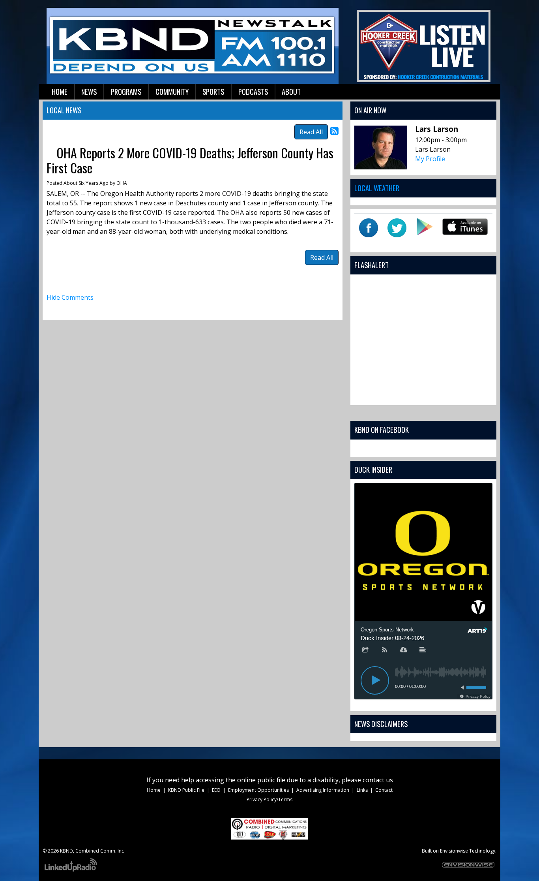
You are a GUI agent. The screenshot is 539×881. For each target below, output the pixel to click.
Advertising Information (322, 790)
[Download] (403, 650)
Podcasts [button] (253, 91)
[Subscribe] (384, 650)
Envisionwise (454, 850)
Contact (384, 790)
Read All (311, 132)
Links (362, 790)
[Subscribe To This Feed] (334, 130)
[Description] (423, 650)
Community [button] (172, 91)
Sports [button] (213, 91)
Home (154, 790)
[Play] (375, 680)
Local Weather (376, 187)
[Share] (365, 650)
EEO (216, 790)
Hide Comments (70, 297)
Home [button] (59, 91)
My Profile (430, 158)
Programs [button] (126, 91)
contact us (378, 780)
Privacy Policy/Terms (269, 799)
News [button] (89, 91)
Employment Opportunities (258, 790)
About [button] (291, 91)
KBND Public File (186, 790)
